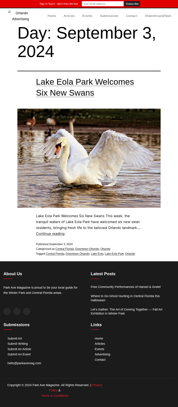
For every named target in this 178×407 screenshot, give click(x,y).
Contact (131, 16)
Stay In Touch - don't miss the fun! (58, 3)
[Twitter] (17, 311)
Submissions (109, 16)
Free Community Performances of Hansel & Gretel (126, 287)
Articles (69, 16)
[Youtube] (26, 311)
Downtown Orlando (87, 248)
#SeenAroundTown (158, 16)
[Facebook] (7, 311)
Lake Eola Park (114, 253)
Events (87, 16)
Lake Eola (97, 253)
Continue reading (50, 234)
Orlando (105, 248)
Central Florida (64, 248)
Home (52, 16)
